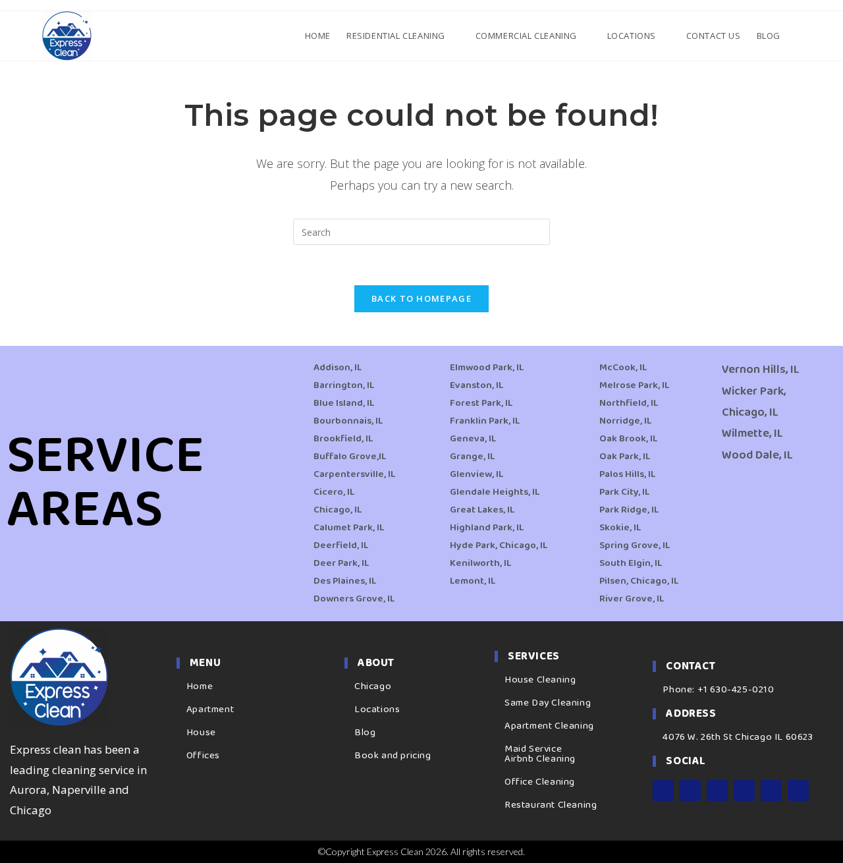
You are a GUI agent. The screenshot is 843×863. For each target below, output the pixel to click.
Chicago (372, 686)
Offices (203, 756)
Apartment (210, 709)
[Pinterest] (771, 790)
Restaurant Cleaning (550, 805)
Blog (364, 732)
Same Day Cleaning (547, 703)
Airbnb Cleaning (540, 759)
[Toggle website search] (799, 35)
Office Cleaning (539, 782)
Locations (377, 709)
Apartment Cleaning (549, 726)
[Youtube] (744, 790)
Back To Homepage (421, 298)
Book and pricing (392, 756)
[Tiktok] (798, 790)
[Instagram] (690, 790)
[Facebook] (663, 790)
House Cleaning (540, 680)
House (201, 732)
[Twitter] (717, 790)
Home (199, 686)
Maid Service (533, 749)
